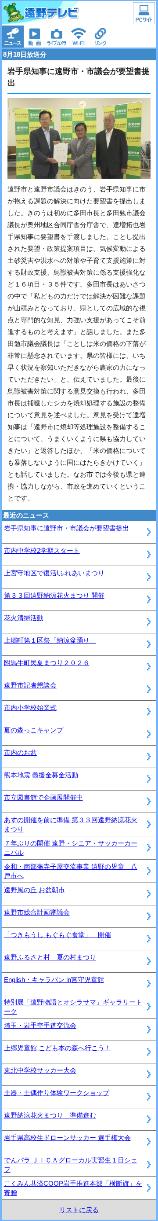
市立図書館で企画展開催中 (43, 797)
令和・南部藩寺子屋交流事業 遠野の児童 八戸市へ (70, 871)
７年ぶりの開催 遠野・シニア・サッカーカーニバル (70, 847)
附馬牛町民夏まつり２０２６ (47, 662)
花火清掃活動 (23, 618)
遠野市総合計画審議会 (37, 912)
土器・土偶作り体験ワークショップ (56, 1092)
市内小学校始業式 (30, 707)
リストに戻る (79, 1210)
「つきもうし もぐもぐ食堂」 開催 (57, 934)
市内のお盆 (20, 752)
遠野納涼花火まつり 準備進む (50, 1115)
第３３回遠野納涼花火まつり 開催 (54, 595)
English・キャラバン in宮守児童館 (54, 979)
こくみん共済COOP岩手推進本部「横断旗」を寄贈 (73, 1188)
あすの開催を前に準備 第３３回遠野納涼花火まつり (70, 824)
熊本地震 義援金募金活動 (41, 775)
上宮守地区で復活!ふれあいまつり (54, 573)
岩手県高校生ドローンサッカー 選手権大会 (67, 1137)
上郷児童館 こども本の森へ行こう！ (57, 1048)
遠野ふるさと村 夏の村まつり (50, 957)
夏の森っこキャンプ (33, 730)
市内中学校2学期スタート (42, 550)
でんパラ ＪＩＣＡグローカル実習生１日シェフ (70, 1164)
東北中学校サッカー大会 (40, 1070)
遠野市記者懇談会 (30, 685)
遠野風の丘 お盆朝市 (34, 890)
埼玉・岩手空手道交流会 (40, 1025)
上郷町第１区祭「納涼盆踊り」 (50, 640)
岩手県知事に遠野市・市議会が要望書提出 (66, 528)
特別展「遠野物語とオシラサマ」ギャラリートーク (73, 1006)
